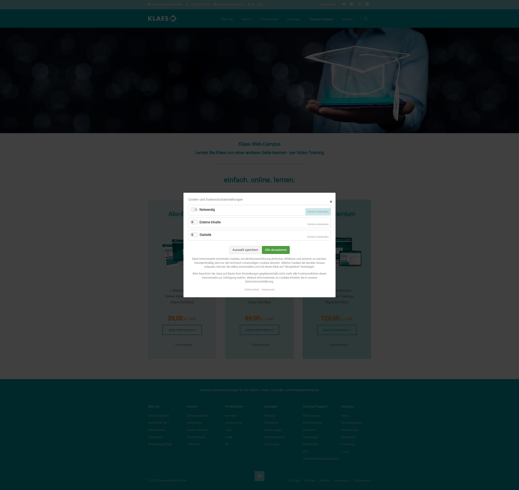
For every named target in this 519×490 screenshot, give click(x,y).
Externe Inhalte (210, 222)
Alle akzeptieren (276, 250)
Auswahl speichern (245, 250)
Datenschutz (251, 289)
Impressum (268, 289)
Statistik (205, 235)
